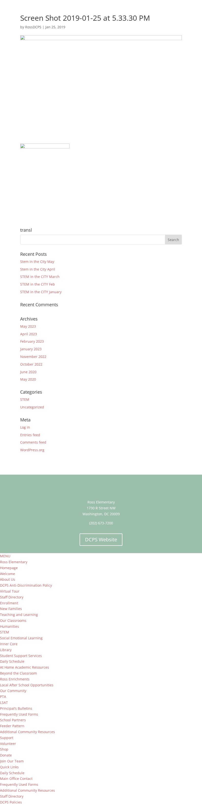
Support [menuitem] (6, 737)
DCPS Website (101, 539)
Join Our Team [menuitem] (12, 761)
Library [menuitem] (6, 649)
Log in (25, 427)
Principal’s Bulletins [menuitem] (16, 708)
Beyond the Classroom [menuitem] (18, 673)
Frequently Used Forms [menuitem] (19, 714)
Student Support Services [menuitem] (21, 655)
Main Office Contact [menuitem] (16, 778)
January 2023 (31, 349)
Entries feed (30, 435)
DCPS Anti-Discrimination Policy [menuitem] (26, 585)
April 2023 (28, 334)
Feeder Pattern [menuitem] (12, 726)
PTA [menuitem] (3, 696)
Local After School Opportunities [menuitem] (26, 685)
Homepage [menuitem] (9, 567)
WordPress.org (32, 450)
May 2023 (28, 326)
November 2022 (33, 356)
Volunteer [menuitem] (8, 743)
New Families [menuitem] (11, 608)
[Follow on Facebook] (91, 486)
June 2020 (28, 372)
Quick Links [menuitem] (9, 767)
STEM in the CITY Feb (37, 284)
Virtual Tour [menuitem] (9, 591)
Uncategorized (32, 407)
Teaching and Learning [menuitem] (19, 614)
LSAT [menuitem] (4, 702)
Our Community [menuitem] (13, 690)
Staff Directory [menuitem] (11, 597)
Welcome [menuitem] (7, 573)
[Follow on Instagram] (111, 486)
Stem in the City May (37, 261)
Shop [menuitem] (4, 749)
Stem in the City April (37, 269)
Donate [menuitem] (6, 755)
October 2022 (31, 364)
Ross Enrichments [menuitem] (15, 679)
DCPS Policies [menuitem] (11, 802)
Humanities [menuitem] (9, 626)
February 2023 (32, 341)
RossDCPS (33, 27)
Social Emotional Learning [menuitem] (21, 638)
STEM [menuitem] (4, 632)
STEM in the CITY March (40, 276)
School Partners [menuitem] (13, 720)
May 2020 (28, 379)
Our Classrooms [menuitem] (13, 620)
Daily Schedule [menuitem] (12, 661)
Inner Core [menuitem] (8, 644)
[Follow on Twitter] (101, 486)
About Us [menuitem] (7, 579)
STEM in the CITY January (41, 292)
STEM (24, 399)
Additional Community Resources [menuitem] (27, 731)
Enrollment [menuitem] (9, 603)
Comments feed (33, 442)
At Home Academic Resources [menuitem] (24, 667)
